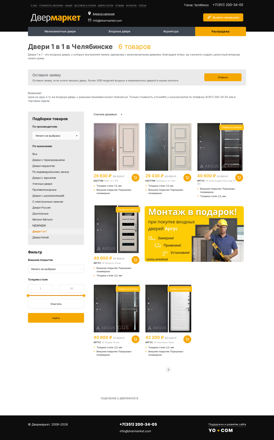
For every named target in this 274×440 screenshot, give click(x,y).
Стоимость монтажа (51, 5)
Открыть (223, 77)
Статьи (143, 5)
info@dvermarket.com (107, 20)
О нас (34, 5)
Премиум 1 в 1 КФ (165, 180)
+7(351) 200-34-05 (227, 5)
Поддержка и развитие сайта (227, 424)
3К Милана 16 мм (111, 263)
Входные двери (119, 31)
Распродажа (220, 31)
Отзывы (119, 5)
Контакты (131, 5)
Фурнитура (171, 31)
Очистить (56, 303)
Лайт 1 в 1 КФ (111, 180)
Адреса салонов (103, 14)
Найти (56, 318)
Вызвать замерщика (226, 17)
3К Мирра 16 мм (110, 342)
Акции (69, 5)
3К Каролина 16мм (163, 342)
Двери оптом (105, 5)
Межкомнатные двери (60, 31)
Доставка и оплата (85, 5)
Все (34, 153)
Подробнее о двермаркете (119, 398)
